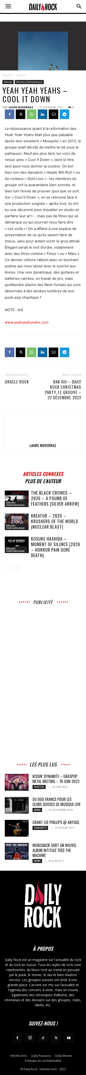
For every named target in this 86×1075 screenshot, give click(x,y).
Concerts (40, 827)
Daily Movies (63, 1056)
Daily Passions (41, 1056)
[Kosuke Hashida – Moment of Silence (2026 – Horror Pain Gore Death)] (17, 545)
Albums (21, 75)
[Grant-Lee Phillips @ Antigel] (17, 828)
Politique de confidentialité (43, 1061)
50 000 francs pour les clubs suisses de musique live (56, 801)
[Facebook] (9, 114)
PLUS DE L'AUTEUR (43, 480)
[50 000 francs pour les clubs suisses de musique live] (17, 805)
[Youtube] (69, 1038)
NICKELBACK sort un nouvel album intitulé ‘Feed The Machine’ (54, 850)
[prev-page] (8, 568)
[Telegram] (64, 114)
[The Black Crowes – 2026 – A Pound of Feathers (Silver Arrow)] (17, 499)
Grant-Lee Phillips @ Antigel (56, 822)
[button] (8, 6)
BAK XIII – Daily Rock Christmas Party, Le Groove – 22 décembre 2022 (63, 389)
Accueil (7, 75)
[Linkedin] (42, 114)
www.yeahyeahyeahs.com (26, 322)
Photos (39, 787)
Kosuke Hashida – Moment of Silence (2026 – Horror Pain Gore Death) (55, 547)
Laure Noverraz (21, 107)
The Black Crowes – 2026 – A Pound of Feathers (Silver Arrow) (55, 498)
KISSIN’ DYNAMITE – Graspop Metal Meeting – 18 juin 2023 (55, 778)
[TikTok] (43, 1038)
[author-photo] (43, 439)
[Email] (53, 114)
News (37, 810)
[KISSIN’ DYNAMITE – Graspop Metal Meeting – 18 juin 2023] (17, 782)
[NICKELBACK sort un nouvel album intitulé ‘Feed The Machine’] (17, 851)
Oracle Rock (17, 381)
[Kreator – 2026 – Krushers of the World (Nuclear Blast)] (17, 522)
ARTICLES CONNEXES (43, 473)
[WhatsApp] (31, 114)
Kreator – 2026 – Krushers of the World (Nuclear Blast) (54, 521)
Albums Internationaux (29, 82)
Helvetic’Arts (18, 1056)
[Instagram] (30, 1038)
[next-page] (15, 568)
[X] (20, 114)
